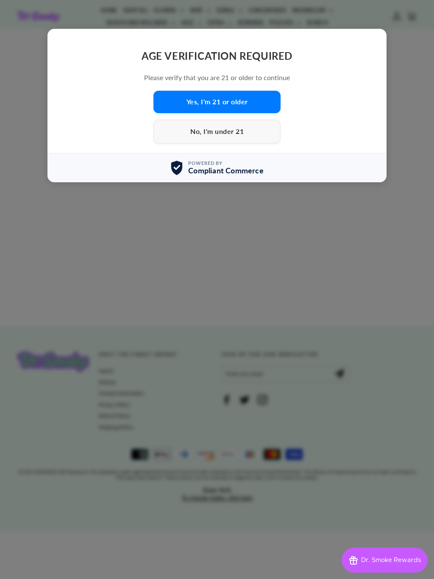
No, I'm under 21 (217, 131)
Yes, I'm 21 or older (217, 101)
